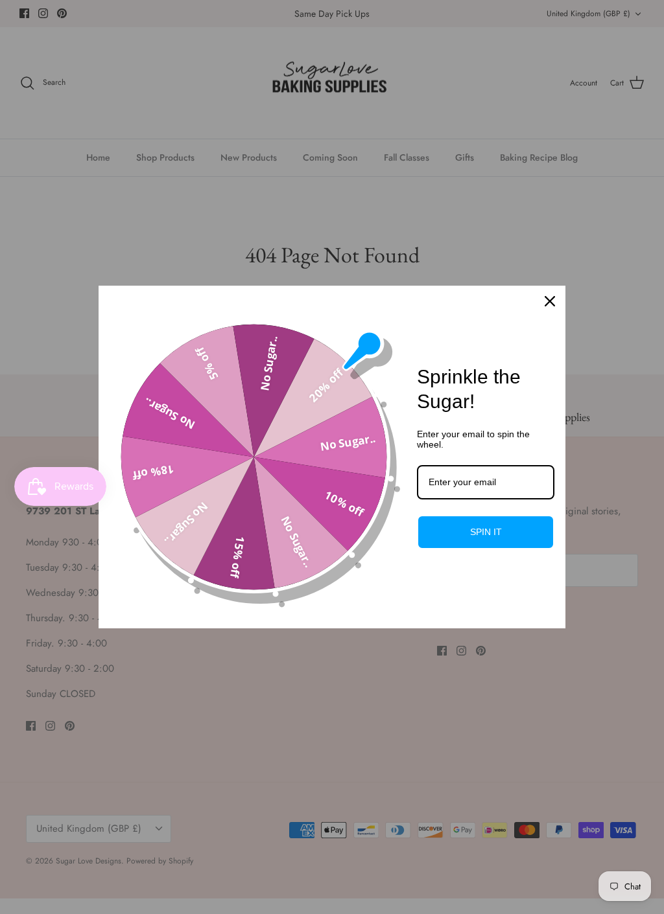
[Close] (549, 301)
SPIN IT (486, 532)
